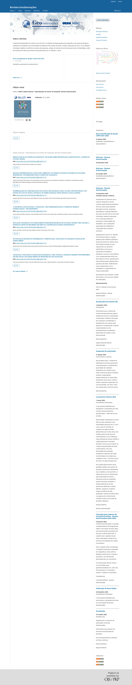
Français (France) (101, 40)
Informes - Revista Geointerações (103, 158)
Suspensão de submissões (106, 351)
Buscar (118, 11)
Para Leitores (99, 84)
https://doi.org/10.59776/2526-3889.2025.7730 (31, 259)
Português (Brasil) (102, 31)
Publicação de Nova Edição (106, 588)
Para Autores (99, 87)
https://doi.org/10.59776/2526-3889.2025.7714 (31, 243)
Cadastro (113, 1)
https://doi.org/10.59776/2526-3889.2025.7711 (31, 227)
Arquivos (28, 11)
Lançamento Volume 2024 (106, 397)
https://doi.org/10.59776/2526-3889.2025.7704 (31, 211)
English (98, 34)
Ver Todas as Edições (19, 271)
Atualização (100, 611)
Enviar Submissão (102, 20)
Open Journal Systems (103, 73)
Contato (45, 11)
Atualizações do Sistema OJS (107, 302)
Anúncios (37, 11)
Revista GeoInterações (23, 7)
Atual (20, 11)
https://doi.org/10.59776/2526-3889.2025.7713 (31, 195)
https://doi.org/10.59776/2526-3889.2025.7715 (31, 177)
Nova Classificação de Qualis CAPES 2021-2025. (28, 59)
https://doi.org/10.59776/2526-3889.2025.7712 (31, 161)
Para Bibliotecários (101, 90)
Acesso (120, 1)
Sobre (12, 11)
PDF (17, 138)
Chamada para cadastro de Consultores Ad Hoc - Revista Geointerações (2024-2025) (107, 516)
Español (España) (101, 37)
